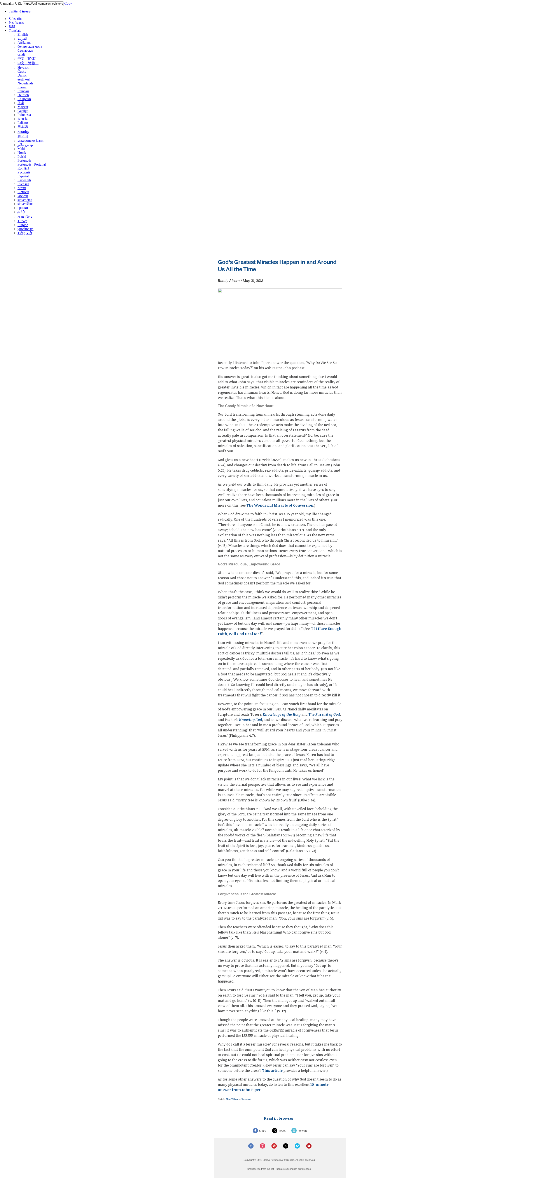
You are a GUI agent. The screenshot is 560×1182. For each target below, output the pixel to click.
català (21, 54)
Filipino (23, 225)
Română (23, 168)
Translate (15, 30)
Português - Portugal (32, 164)
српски (23, 208)
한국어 (23, 136)
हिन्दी (21, 103)
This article (272, 1070)
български (25, 50)
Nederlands (25, 83)
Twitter (20, 11)
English (23, 34)
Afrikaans (24, 42)
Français (23, 91)
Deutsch (23, 95)
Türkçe (22, 221)
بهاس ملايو (25, 145)
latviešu (23, 196)
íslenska (23, 119)
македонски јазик (31, 140)
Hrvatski (23, 67)
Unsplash (246, 1099)
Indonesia (24, 115)
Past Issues (16, 22)
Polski (22, 156)
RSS (12, 26)
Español (23, 176)
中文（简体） (28, 58)
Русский (24, 172)
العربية (22, 38)
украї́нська (25, 229)
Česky (22, 71)
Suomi (22, 87)
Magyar (23, 107)
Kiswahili (24, 180)
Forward (303, 1130)
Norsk (22, 152)
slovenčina (25, 200)
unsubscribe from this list (260, 1169)
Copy (68, 3)
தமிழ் (21, 211)
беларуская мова (30, 46)
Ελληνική (24, 99)
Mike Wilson (232, 1099)
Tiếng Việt (25, 233)
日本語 (23, 127)
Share (262, 1130)
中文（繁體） (28, 63)
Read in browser (279, 1118)
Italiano (23, 122)
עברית (22, 188)
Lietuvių (23, 192)
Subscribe (15, 19)
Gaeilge (23, 111)
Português (24, 160)
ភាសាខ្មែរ (23, 132)
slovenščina (25, 204)
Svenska (23, 184)
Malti (21, 148)
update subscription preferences (293, 1169)
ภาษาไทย (25, 216)
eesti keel (24, 79)
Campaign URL (11, 3)
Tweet (281, 1130)
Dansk (22, 75)
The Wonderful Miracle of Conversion (280, 505)
